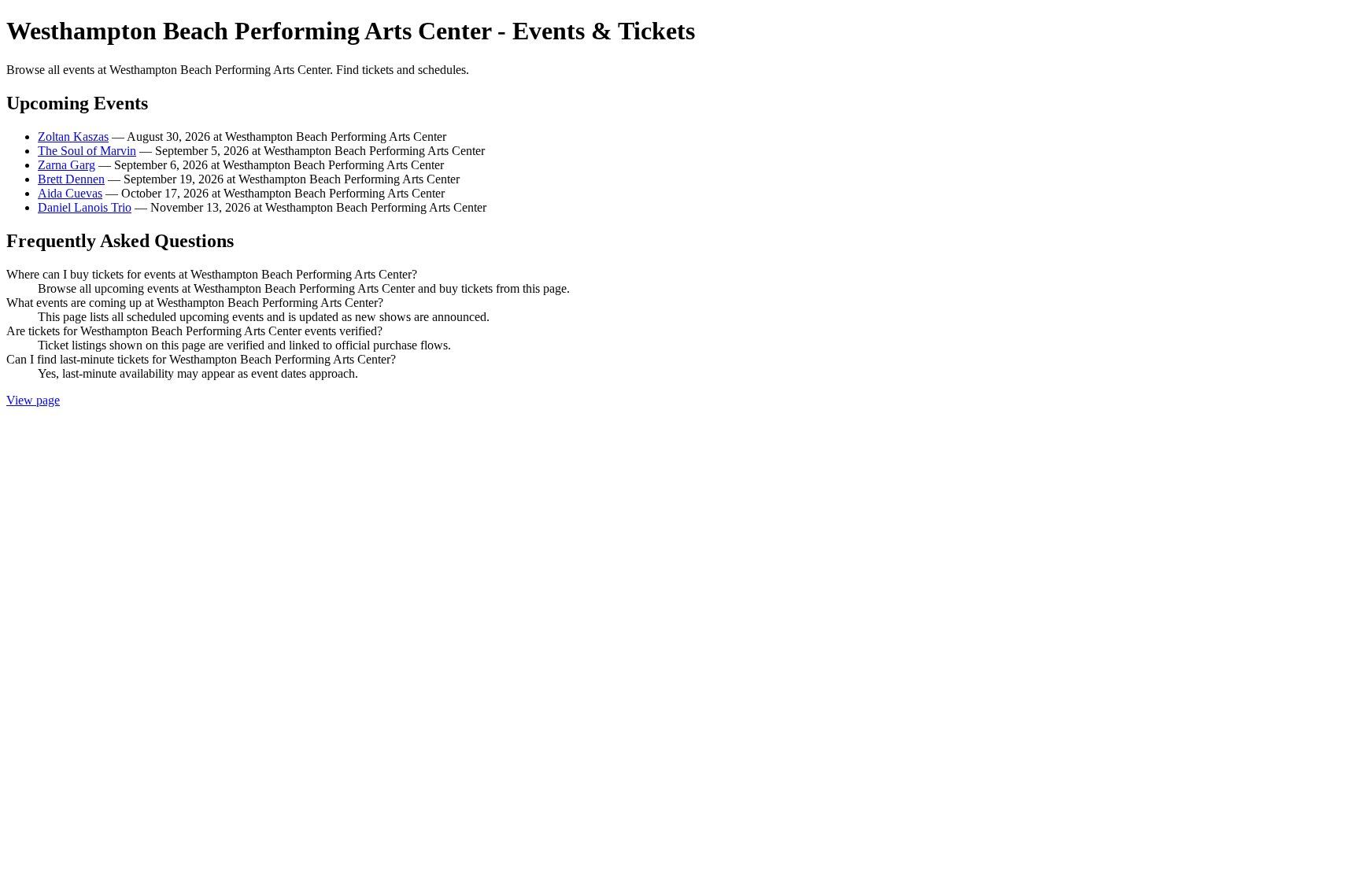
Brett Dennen (71, 179)
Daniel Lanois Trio (84, 207)
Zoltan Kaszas (73, 136)
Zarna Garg (66, 165)
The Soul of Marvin (87, 150)
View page (33, 400)
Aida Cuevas (70, 193)
